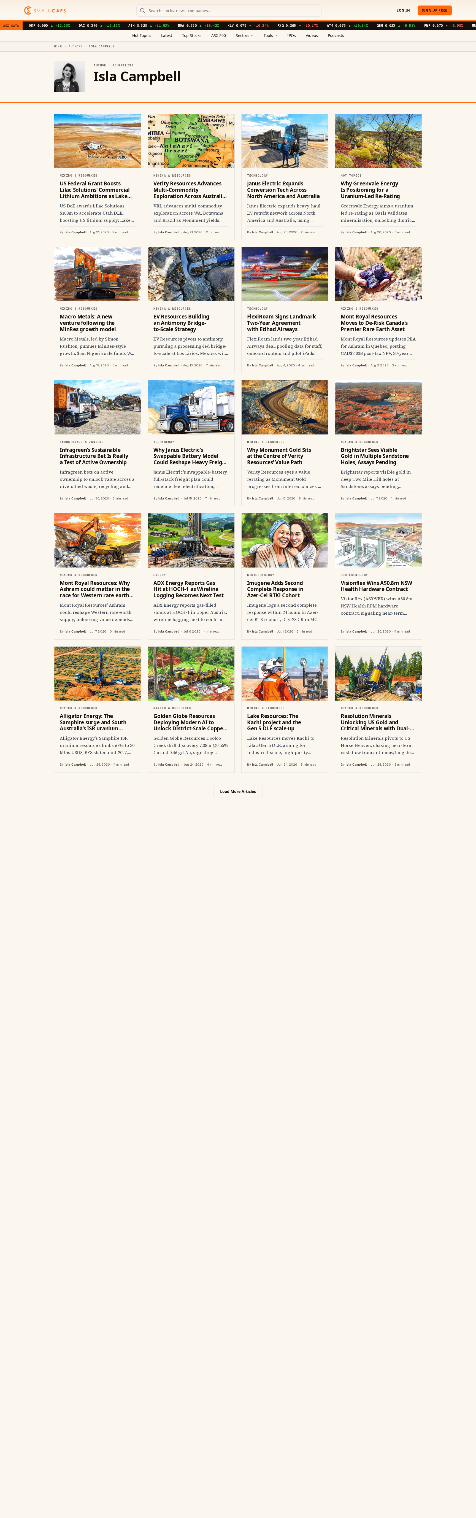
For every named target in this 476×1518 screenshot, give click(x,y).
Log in (403, 10)
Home (58, 46)
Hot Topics (141, 35)
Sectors (242, 35)
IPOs (291, 35)
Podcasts (336, 35)
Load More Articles (238, 791)
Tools (268, 35)
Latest (166, 35)
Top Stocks (191, 35)
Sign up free (434, 10)
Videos (312, 35)
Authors (75, 46)
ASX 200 (218, 35)
